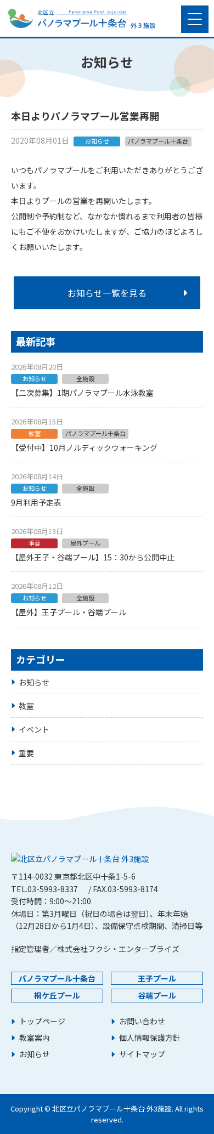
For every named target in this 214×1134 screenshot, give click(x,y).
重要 (26, 752)
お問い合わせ (142, 1021)
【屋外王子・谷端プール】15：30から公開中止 (92, 557)
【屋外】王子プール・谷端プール (68, 611)
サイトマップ (142, 1054)
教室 (26, 705)
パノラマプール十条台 (57, 978)
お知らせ (34, 682)
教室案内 (34, 1038)
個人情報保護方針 (150, 1038)
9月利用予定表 (36, 502)
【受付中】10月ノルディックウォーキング (84, 447)
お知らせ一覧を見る (107, 292)
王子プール (157, 978)
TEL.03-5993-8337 (44, 888)
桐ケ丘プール (57, 995)
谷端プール (157, 995)
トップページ (42, 1021)
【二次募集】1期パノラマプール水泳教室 (82, 392)
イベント (34, 729)
